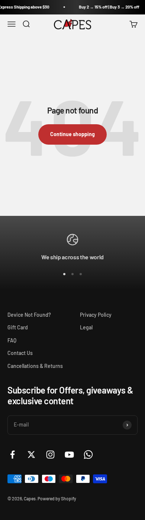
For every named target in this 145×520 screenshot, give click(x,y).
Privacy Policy (96, 315)
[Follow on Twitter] (31, 455)
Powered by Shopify (57, 498)
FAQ (11, 340)
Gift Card (17, 327)
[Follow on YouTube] (69, 455)
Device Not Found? (29, 315)
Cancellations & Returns (35, 366)
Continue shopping (72, 134)
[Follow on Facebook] (12, 455)
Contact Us (20, 353)
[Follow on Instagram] (50, 455)
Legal (86, 327)
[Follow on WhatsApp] (88, 455)
